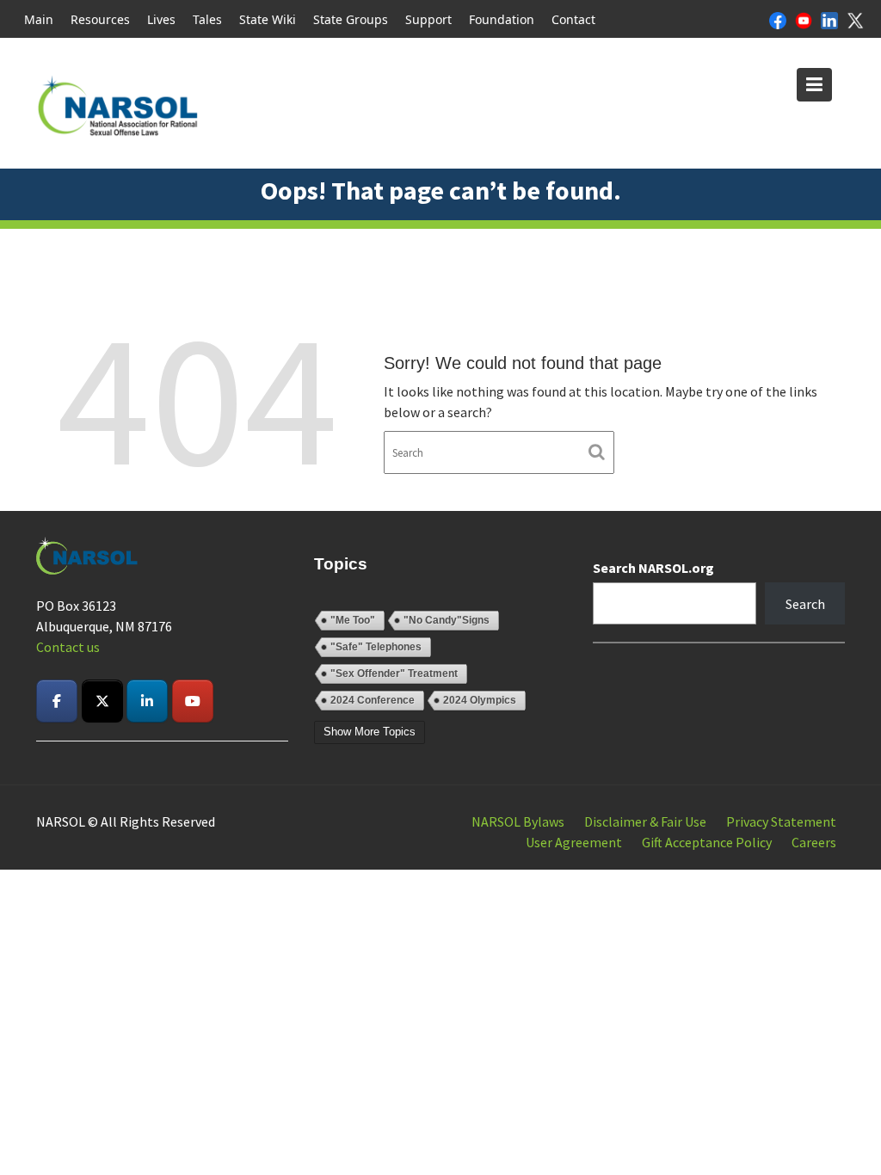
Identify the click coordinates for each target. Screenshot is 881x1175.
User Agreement (574, 842)
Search (805, 603)
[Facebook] (777, 19)
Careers (814, 842)
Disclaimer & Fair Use (645, 821)
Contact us (68, 646)
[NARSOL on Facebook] (56, 701)
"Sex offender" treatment (394, 673)
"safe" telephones (376, 647)
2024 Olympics (479, 700)
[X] (855, 19)
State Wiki (267, 19)
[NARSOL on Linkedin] (147, 701)
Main (38, 19)
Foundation (501, 19)
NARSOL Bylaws (517, 821)
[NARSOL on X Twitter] (102, 701)
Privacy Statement (781, 821)
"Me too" (352, 620)
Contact (573, 19)
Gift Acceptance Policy (707, 842)
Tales (207, 19)
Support (428, 19)
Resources (100, 19)
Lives (161, 19)
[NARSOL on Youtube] (192, 701)
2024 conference (372, 700)
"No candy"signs (447, 620)
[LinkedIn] (829, 19)
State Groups (350, 19)
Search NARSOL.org (653, 567)
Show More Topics (369, 731)
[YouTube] (803, 19)
